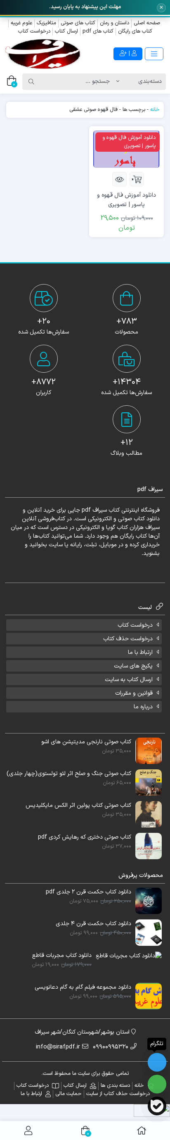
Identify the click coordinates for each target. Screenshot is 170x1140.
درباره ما (143, 707)
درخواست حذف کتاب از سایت (118, 1094)
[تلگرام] (157, 1062)
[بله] (157, 1106)
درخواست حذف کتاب (128, 639)
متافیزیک (46, 23)
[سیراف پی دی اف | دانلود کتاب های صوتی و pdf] (42, 54)
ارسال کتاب (66, 31)
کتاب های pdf (98, 31)
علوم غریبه (21, 23)
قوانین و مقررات (134, 693)
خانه (155, 110)
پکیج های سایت (133, 666)
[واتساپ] (157, 1084)
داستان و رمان (114, 23)
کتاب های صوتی (78, 23)
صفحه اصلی (147, 23)
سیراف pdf (94, 510)
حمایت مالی (68, 1094)
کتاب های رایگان (135, 31)
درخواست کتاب (34, 31)
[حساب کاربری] (28, 1130)
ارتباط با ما (140, 652)
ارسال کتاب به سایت (129, 679)
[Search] (31, 81)
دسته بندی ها (115, 1085)
